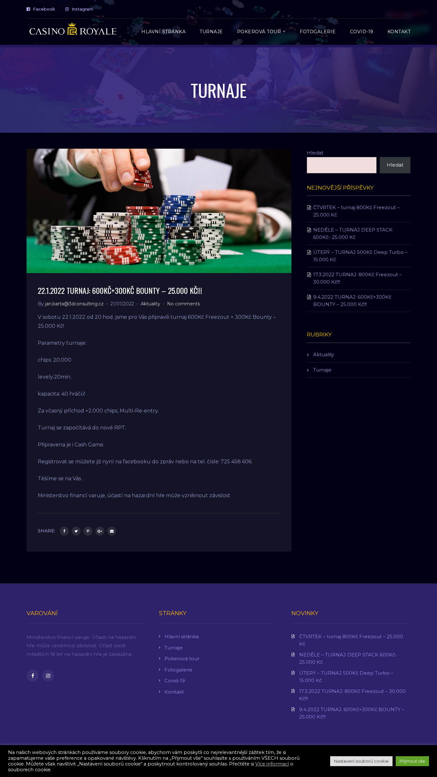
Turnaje (322, 370)
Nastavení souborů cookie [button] (361, 761)
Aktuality (150, 304)
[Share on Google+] (99, 531)
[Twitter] (76, 531)
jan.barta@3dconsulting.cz (74, 304)
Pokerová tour (181, 658)
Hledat (315, 153)
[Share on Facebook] (64, 531)
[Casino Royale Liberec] (73, 31)
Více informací (272, 764)
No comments (183, 304)
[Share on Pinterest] (87, 531)
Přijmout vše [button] (412, 761)
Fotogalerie (178, 670)
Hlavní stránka (181, 636)
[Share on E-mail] (111, 531)
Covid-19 (174, 681)
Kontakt (174, 692)
